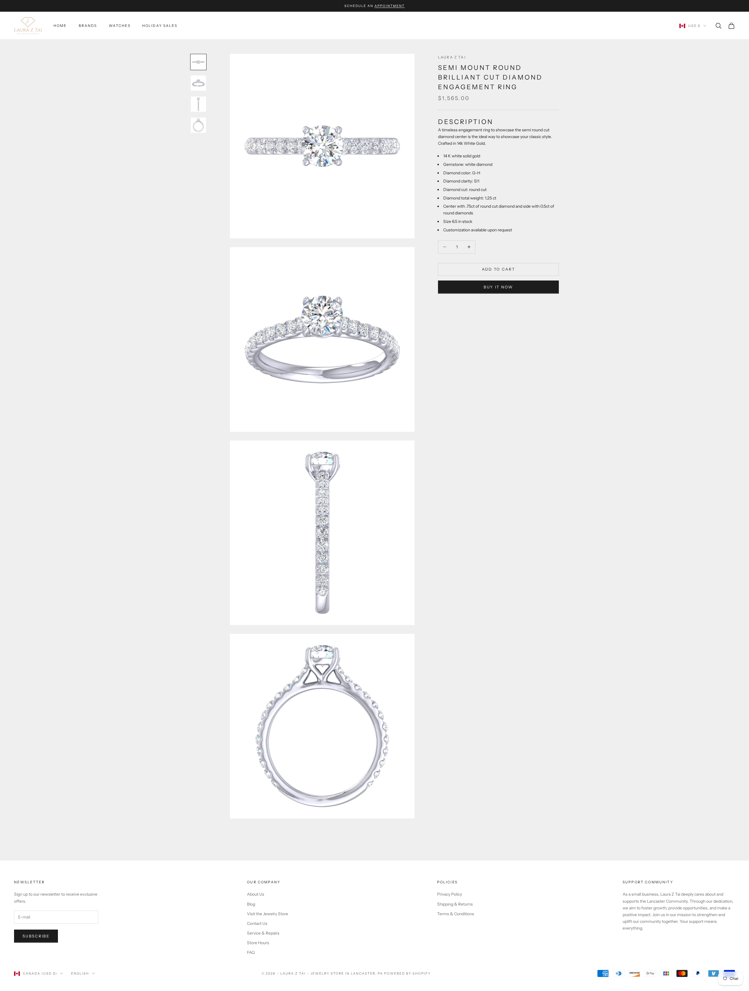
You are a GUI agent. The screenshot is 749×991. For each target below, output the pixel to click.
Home (60, 25)
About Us (255, 894)
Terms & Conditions (455, 913)
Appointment (389, 6)
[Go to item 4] (198, 125)
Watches (119, 25)
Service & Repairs (263, 933)
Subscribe (36, 936)
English (80, 973)
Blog (251, 904)
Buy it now (498, 287)
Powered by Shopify (407, 973)
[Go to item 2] (198, 83)
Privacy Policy (449, 894)
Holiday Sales (159, 25)
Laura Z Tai (452, 57)
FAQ (251, 952)
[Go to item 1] (198, 62)
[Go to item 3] (198, 104)
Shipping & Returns (455, 904)
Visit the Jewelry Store (267, 913)
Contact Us (257, 923)
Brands (88, 25)
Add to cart (498, 269)
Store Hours (258, 942)
